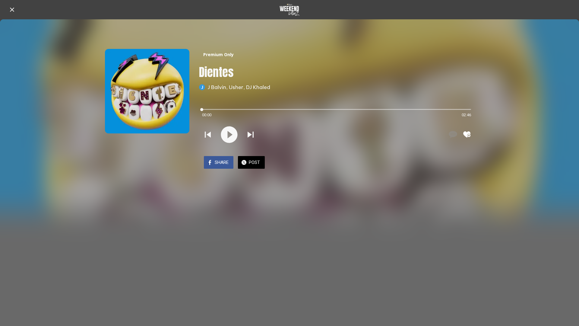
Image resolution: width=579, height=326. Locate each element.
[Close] (12, 9)
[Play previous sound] (208, 135)
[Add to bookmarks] (467, 134)
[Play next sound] (251, 135)
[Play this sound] (229, 135)
